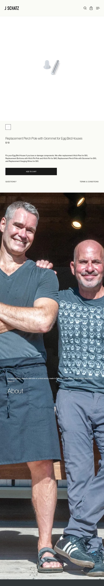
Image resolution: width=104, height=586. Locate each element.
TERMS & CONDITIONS (89, 182)
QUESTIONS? (11, 182)
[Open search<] (85, 8)
